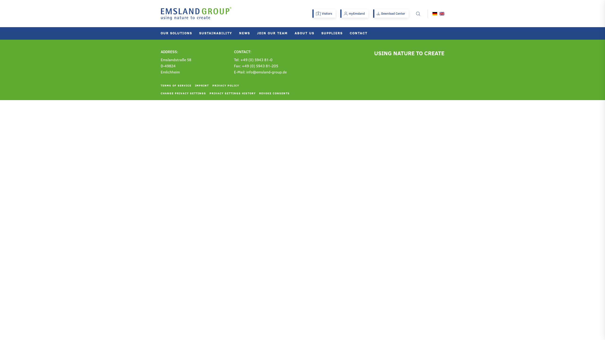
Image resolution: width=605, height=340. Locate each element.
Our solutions (176, 33)
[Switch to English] (442, 13)
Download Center (393, 13)
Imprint (202, 85)
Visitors (327, 13)
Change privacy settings (183, 93)
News (244, 33)
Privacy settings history (233, 93)
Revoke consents (274, 93)
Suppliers (332, 33)
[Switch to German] (434, 13)
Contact (358, 33)
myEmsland (357, 13)
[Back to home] (196, 13)
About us (304, 33)
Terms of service (176, 85)
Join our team (272, 33)
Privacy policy (225, 85)
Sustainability (215, 33)
